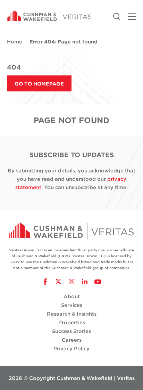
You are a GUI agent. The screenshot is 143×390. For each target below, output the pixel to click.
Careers (72, 340)
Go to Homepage (39, 84)
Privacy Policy (71, 348)
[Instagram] (71, 281)
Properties (71, 322)
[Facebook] (45, 281)
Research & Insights (71, 314)
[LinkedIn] (85, 281)
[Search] (116, 16)
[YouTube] (98, 281)
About (72, 296)
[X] (58, 281)
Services (71, 305)
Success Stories (71, 331)
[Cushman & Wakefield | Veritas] (49, 16)
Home (14, 41)
